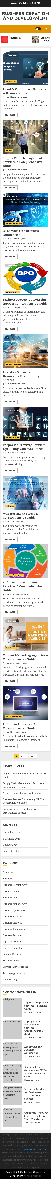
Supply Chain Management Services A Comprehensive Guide (22, 162)
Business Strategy (12, 292)
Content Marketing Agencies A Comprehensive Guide (25, 657)
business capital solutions (35, 1149)
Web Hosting (10, 506)
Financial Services (12, 954)
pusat (7, 97)
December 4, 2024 (19, 307)
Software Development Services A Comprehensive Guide (22, 586)
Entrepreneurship (13, 948)
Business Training (12, 437)
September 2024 (12, 851)
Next (33, 756)
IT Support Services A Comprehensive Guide (19, 726)
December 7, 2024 (19, 239)
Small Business (11, 960)
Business (9, 150)
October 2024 (10, 844)
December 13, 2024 (19, 97)
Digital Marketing (12, 648)
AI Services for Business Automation (22, 793)
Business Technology (14, 223)
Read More (10, 115)
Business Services (12, 916)
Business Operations (14, 364)
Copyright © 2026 (15, 1172)
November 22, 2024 (20, 594)
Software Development (14, 575)
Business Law (11, 82)
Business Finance (12, 891)
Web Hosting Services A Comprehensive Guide (20, 515)
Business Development (15, 884)
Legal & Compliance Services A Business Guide (24, 91)
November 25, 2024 (19, 522)
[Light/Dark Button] (38, 28)
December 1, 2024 (19, 384)
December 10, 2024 (19, 170)
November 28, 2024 (19, 453)
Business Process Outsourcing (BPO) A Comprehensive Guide (25, 301)
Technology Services (14, 717)
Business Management (15, 903)
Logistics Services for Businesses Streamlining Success (21, 376)
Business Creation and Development (25, 15)
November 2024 (11, 838)
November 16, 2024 (19, 732)
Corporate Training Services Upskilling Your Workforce (24, 447)
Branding (8, 872)
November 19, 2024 (19, 663)
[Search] (46, 29)
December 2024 (11, 832)
